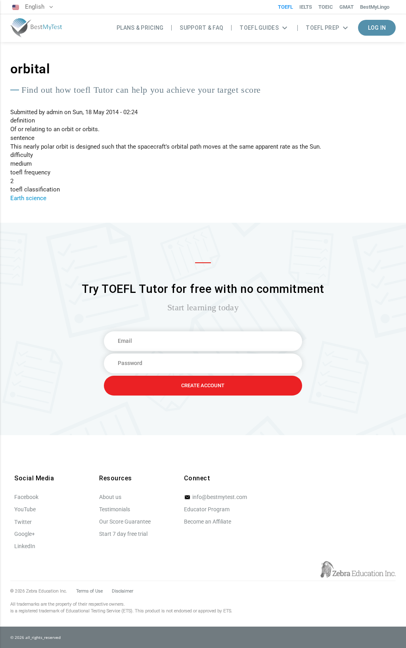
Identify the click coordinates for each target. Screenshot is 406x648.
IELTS (305, 7)
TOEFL (285, 7)
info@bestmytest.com (219, 497)
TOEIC (325, 7)
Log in (377, 28)
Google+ (24, 534)
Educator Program (207, 509)
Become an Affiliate (207, 521)
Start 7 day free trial (123, 534)
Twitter (23, 522)
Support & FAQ (201, 28)
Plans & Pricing (140, 28)
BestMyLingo (374, 7)
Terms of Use (89, 591)
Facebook (26, 497)
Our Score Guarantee (125, 521)
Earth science (28, 198)
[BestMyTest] (36, 28)
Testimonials (114, 509)
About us (110, 497)
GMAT (346, 7)
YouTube (25, 509)
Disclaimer (122, 591)
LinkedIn (24, 546)
